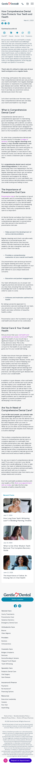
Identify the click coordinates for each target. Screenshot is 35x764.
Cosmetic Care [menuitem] (7, 649)
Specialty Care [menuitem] (6, 668)
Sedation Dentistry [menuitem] (7, 620)
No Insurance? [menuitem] (6, 689)
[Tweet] (6, 24)
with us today (16, 484)
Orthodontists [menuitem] (6, 644)
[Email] (9, 24)
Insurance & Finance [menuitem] (9, 682)
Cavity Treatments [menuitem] (7, 614)
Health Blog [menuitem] (5, 708)
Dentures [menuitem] (4, 655)
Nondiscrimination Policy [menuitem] (21, 716)
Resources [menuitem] (5, 696)
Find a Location (17, 599)
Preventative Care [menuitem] (7, 617)
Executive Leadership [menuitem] (8, 699)
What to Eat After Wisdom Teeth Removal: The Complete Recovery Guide (16, 548)
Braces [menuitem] (3, 630)
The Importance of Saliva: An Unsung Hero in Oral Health (15, 577)
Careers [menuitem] (4, 702)
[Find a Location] (18, 4)
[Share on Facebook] (2, 24)
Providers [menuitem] (4, 638)
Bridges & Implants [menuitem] (7, 652)
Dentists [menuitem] (4, 641)
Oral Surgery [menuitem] (5, 674)
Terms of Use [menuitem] (8, 716)
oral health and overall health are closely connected (15, 336)
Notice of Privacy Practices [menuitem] (25, 718)
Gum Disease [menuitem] (5, 677)
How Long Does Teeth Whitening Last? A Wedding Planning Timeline (17, 519)
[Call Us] (6, 760)
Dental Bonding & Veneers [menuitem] (10, 658)
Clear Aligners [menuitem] (6, 633)
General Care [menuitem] (6, 611)
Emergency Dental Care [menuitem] (9, 623)
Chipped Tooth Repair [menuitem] (8, 661)
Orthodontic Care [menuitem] (8, 627)
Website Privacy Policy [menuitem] (8, 718)
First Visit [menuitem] (4, 705)
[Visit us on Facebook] (15, 607)
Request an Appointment (20, 760)
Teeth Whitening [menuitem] (7, 664)
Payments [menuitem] (4, 686)
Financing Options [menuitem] (7, 692)
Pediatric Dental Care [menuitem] (8, 671)
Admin (3, 20)
